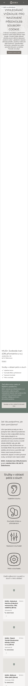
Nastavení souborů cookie (14, 52)
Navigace (4, 361)
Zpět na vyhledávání (9, 7)
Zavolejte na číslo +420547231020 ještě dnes (14, 405)
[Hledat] (23, 2)
